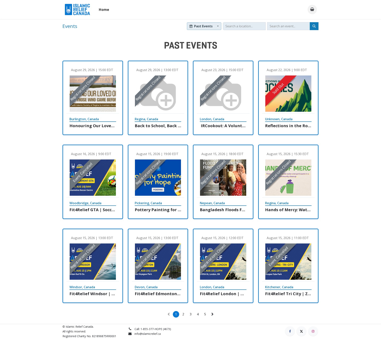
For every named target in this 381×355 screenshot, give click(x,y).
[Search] (314, 26)
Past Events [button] (203, 26)
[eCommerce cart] (312, 9)
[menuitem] (104, 9)
